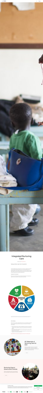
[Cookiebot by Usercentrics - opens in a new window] (3, 391)
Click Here (6, 375)
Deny (38, 389)
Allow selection (38, 387)
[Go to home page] (5, 1)
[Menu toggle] (2, 1)
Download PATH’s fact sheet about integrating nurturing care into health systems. (20, 333)
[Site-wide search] (36, 1)
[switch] (17, 391)
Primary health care (23, 261)
